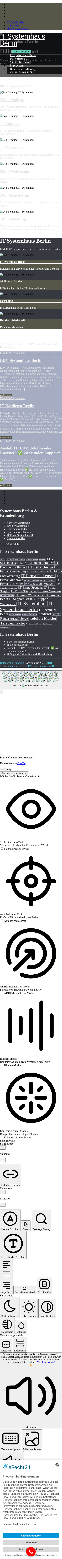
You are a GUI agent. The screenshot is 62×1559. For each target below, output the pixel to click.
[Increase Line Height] (3, 1192)
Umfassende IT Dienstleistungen (39, 624)
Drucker (42, 559)
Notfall (55, 614)
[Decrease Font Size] (3, 1160)
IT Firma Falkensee (38, 575)
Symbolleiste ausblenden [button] (13, 773)
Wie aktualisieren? (46, 1362)
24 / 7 (2, 559)
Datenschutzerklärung (12, 662)
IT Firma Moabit (50, 584)
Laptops (25, 614)
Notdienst (44, 614)
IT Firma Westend (7, 595)
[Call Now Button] (31, 1551)
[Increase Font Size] (3, 1147)
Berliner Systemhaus (18, 525)
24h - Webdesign (14, 171)
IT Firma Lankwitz (47, 580)
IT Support (10, 123)
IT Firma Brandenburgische (38, 572)
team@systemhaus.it (18, 28)
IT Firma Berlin (39, 567)
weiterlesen (6, 395)
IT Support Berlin (21, 599)
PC (60, 614)
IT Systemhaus (32, 603)
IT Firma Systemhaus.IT (20, 535)
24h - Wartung (13, 219)
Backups (9, 559)
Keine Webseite (15, 614)
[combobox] (31, 680)
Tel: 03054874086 (10, 544)
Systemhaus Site (16, 538)
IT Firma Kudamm (31, 580)
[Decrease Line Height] (3, 1205)
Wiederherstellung (7, 627)
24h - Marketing (14, 195)
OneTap (21, 763)
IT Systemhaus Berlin (26, 606)
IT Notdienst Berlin (17, 406)
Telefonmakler (12, 623)
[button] (1, 691)
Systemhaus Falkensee (19, 532)
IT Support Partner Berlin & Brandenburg (29, 654)
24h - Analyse (12, 99)
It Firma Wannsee (49, 591)
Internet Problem (43, 562)
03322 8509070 (15, 25)
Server (24, 618)
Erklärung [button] (6, 769)
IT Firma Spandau (31, 587)
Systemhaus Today (17, 529)
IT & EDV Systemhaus (12, 352)
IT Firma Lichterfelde (34, 584)
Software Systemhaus (18, 522)
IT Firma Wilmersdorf (29, 595)
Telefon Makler (43, 618)
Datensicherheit (32, 559)
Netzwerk (33, 614)
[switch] (14, 848)
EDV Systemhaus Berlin (21, 360)
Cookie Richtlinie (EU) (22, 72)
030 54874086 (15, 22)
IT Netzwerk (11, 147)
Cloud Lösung (19, 559)
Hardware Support (24, 563)
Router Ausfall (9, 618)
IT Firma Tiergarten (24, 591)
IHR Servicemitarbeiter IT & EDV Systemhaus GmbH (27, 664)
